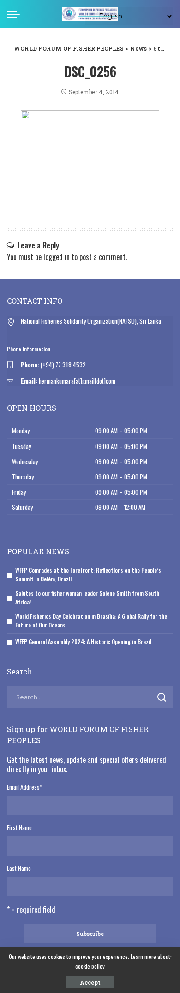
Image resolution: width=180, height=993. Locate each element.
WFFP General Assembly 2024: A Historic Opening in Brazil (83, 641)
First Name (19, 827)
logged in (56, 256)
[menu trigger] (15, 14)
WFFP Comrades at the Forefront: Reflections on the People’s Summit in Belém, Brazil (88, 574)
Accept (90, 982)
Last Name (19, 868)
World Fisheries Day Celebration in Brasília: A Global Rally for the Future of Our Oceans (91, 620)
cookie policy (90, 966)
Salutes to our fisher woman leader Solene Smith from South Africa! (87, 597)
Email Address (24, 787)
